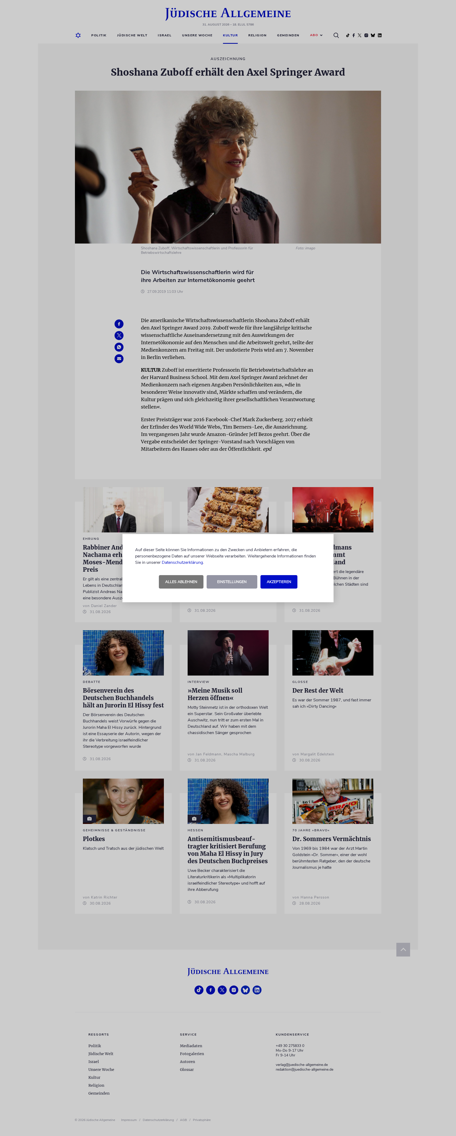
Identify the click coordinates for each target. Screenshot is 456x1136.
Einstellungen (231, 581)
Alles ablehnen (181, 581)
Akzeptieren (279, 581)
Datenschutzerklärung (182, 562)
